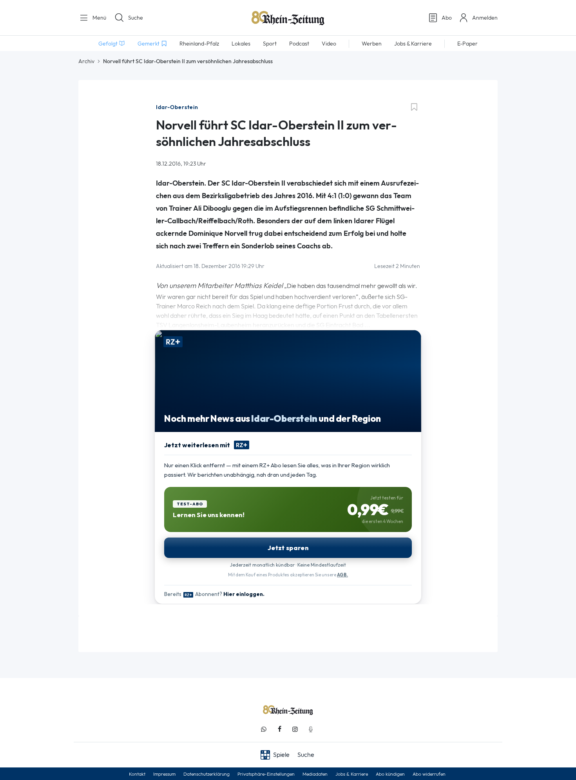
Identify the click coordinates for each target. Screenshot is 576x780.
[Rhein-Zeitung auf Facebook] (279, 729)
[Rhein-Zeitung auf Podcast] (311, 729)
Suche (135, 17)
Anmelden (485, 17)
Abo (447, 17)
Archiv (86, 61)
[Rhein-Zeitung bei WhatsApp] (264, 729)
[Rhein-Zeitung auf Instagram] (295, 729)
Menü (98, 17)
